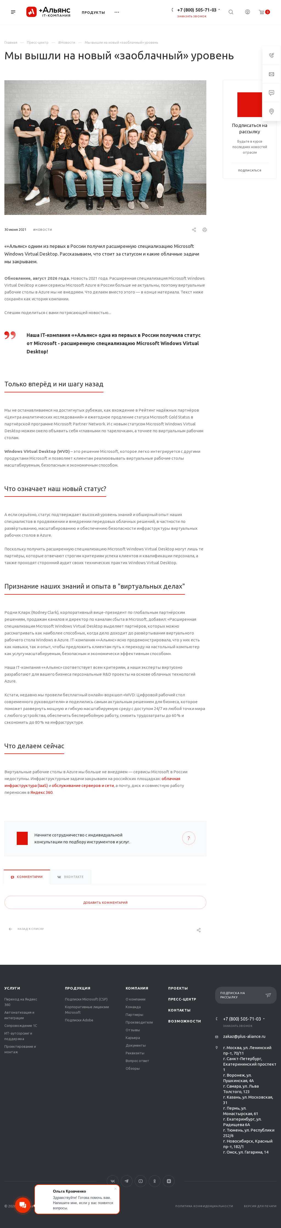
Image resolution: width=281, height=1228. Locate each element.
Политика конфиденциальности (204, 1206)
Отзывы (133, 1030)
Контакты (179, 1010)
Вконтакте (113, 1181)
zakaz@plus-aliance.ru (244, 1036)
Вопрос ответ (137, 1061)
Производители (139, 1022)
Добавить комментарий (105, 902)
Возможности (184, 1021)
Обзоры (133, 1068)
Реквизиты (135, 1053)
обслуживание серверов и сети (83, 785)
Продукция (78, 988)
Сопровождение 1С (20, 1025)
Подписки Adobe (79, 1020)
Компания (137, 988)
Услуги (12, 988)
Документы (136, 1045)
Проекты (178, 988)
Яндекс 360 (41, 792)
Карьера (133, 1037)
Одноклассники (155, 1181)
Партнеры (134, 1014)
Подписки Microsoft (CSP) (86, 999)
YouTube (141, 1181)
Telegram (127, 1181)
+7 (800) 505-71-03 (197, 9)
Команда (133, 1007)
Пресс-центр (182, 999)
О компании (135, 999)
